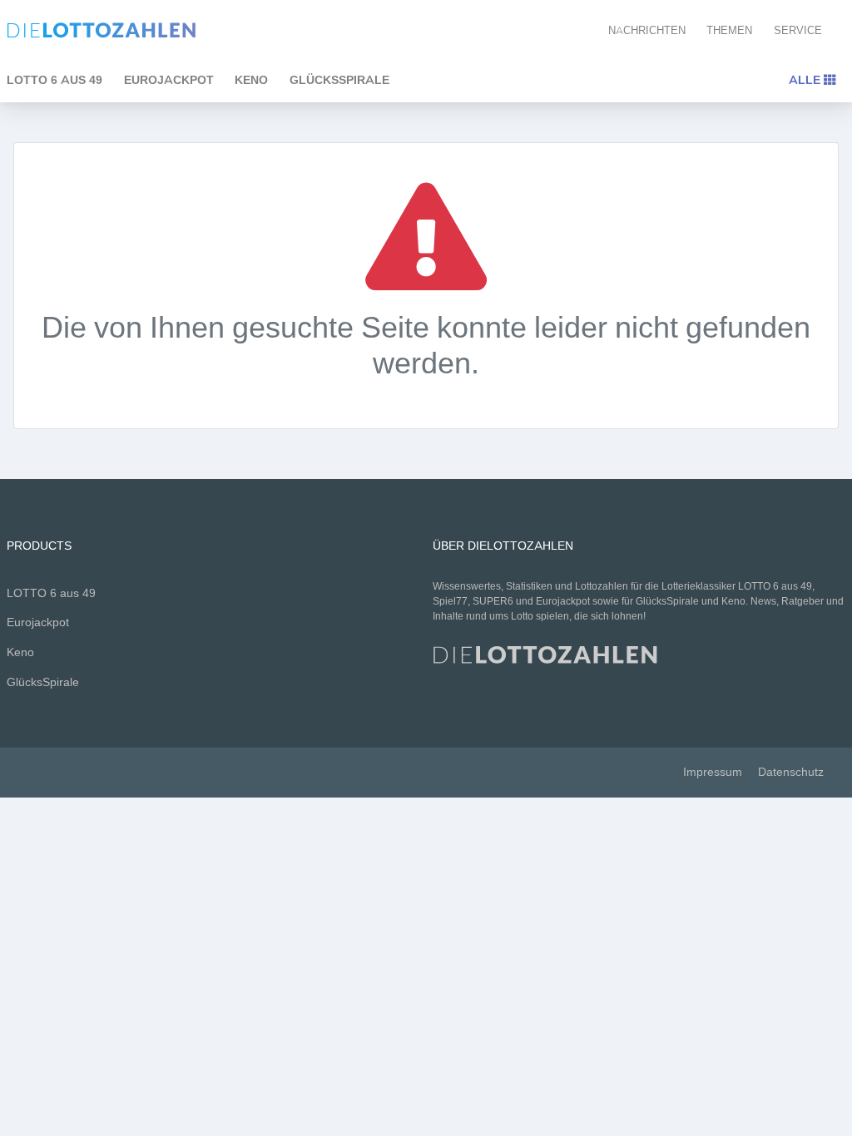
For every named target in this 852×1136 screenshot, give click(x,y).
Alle (806, 80)
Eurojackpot (169, 80)
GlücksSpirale (339, 80)
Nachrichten (647, 30)
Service (798, 30)
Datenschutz (791, 772)
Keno (251, 80)
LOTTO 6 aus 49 (51, 593)
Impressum (712, 772)
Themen (729, 30)
